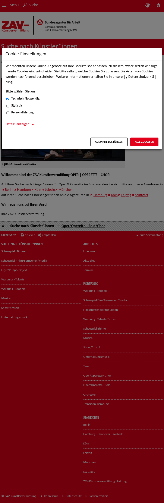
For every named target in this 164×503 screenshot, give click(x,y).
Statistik (16, 105)
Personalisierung (22, 112)
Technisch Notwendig (25, 98)
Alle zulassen (144, 142)
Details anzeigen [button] (17, 124)
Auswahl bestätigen (109, 142)
